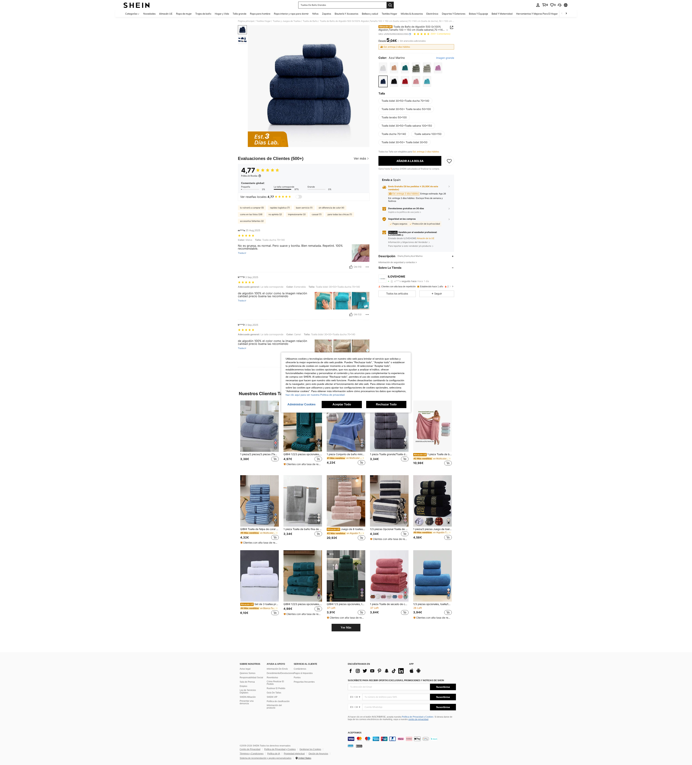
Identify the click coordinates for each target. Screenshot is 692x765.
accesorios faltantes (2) (252, 221)
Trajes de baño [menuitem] (203, 13)
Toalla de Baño (310, 21)
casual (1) (316, 214)
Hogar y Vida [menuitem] (222, 13)
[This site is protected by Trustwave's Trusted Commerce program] (350, 746)
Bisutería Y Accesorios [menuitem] (346, 13)
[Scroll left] (562, 13)
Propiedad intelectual (294, 753)
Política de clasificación (278, 701)
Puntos (297, 677)
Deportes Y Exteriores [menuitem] (453, 13)
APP (411, 664)
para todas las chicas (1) (340, 214)
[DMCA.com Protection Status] (359, 746)
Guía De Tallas (274, 692)
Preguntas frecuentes (304, 682)
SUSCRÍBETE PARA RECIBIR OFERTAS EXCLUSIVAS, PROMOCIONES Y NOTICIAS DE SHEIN (396, 680)
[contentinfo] (402, 739)
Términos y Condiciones (251, 753)
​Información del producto (274, 706)
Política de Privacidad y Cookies (417, 717)
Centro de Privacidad (250, 749)
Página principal (246, 21)
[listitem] (259, 435)
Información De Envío (277, 669)
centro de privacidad (418, 719)
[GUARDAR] (449, 161)
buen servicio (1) (304, 207)
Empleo (243, 686)
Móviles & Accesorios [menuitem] (412, 13)
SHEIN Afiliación (248, 697)
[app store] (411, 672)
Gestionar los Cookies (310, 749)
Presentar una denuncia (247, 702)
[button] (559, 5)
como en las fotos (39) (251, 214)
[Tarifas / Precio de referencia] (398, 41)
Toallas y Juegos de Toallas (287, 21)
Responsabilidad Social (251, 677)
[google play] (418, 672)
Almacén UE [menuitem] (165, 13)
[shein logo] (136, 5)
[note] (302, 464)
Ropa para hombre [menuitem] (260, 13)
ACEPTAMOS (354, 733)
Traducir (242, 253)
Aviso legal (245, 669)
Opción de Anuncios (318, 753)
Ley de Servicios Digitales (248, 691)
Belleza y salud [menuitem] (370, 13)
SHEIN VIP (272, 697)
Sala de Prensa (247, 682)
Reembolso (272, 677)
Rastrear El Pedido (276, 688)
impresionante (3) (297, 214)
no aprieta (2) (275, 214)
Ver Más (346, 627)
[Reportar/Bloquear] (367, 267)
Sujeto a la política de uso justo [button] (403, 212)
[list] (376, 671)
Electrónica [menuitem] (432, 13)
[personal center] (538, 5)
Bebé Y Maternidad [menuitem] (502, 13)
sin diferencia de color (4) (331, 207)
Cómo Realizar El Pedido (275, 682)
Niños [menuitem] (315, 13)
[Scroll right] (566, 13)
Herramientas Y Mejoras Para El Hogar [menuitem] (537, 13)
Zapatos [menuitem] (326, 13)
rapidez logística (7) (280, 207)
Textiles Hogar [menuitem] (389, 13)
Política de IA (273, 753)
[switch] (299, 197)
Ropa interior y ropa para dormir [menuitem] (291, 13)
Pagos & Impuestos (303, 673)
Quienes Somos (247, 673)
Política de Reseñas (249, 176)
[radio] (383, 68)
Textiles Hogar (263, 21)
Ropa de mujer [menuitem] (184, 13)
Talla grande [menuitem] (239, 13)
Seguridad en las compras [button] (402, 219)
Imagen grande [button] (445, 57)
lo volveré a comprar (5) (252, 207)
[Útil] (351, 267)
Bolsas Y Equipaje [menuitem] (478, 13)
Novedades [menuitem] (149, 13)
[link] (545, 5)
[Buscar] (390, 5)
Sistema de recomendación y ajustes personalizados (265, 758)
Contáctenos (300, 669)
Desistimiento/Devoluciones (280, 673)
